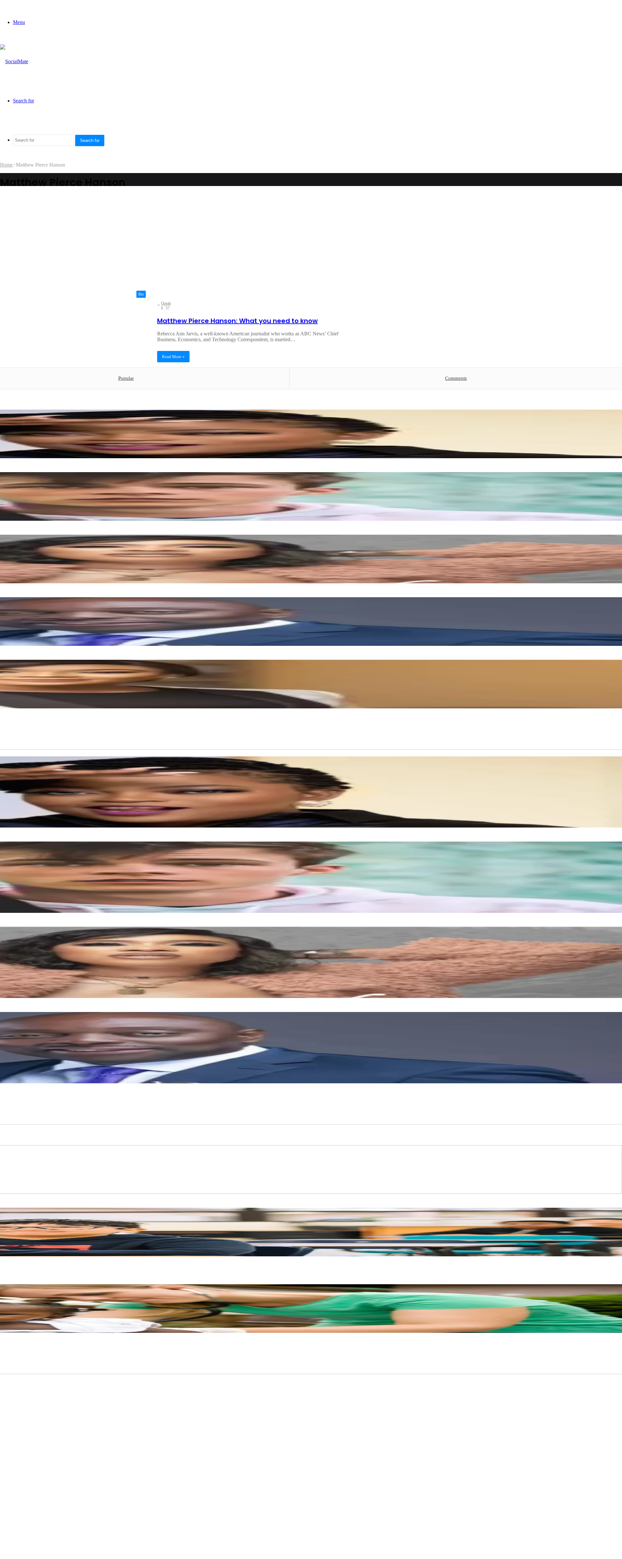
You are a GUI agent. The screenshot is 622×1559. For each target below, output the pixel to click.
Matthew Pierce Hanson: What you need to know (237, 320)
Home (6, 165)
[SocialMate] (14, 61)
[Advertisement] (177, 245)
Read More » (173, 356)
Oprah (166, 303)
